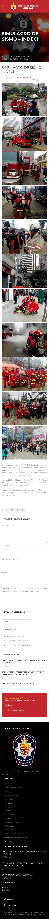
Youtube (15, 905)
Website (5, 573)
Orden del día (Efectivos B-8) (16, 837)
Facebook (4, 905)
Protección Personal (13, 822)
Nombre (5, 545)
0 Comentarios (41, 80)
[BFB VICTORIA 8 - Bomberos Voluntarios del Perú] (24, 5)
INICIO (4, 56)
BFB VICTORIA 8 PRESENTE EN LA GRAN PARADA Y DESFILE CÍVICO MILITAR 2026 (23, 673)
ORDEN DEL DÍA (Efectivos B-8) (19, 645)
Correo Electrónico (11, 559)
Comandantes (11, 795)
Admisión (9, 841)
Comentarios (8, 525)
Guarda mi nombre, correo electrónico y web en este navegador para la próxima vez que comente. (24, 590)
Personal (8, 803)
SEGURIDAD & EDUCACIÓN (17, 641)
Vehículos (9, 826)
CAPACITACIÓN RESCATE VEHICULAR (18, 684)
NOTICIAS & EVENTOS (20, 56)
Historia (8, 792)
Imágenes (9, 807)
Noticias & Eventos (12, 830)
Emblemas (9, 814)
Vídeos (8, 811)
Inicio (7, 784)
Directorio (9, 799)
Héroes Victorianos (12, 818)
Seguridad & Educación (14, 834)
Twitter (9, 905)
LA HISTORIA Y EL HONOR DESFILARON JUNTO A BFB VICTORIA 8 (24, 661)
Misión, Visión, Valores (13, 788)
